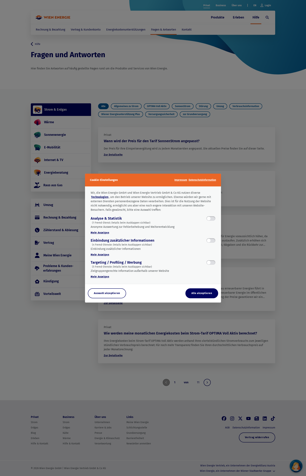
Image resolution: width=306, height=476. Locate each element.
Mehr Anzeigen (100, 232)
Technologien (99, 197)
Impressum (180, 179)
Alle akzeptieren (201, 293)
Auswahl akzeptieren (107, 293)
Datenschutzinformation (202, 179)
